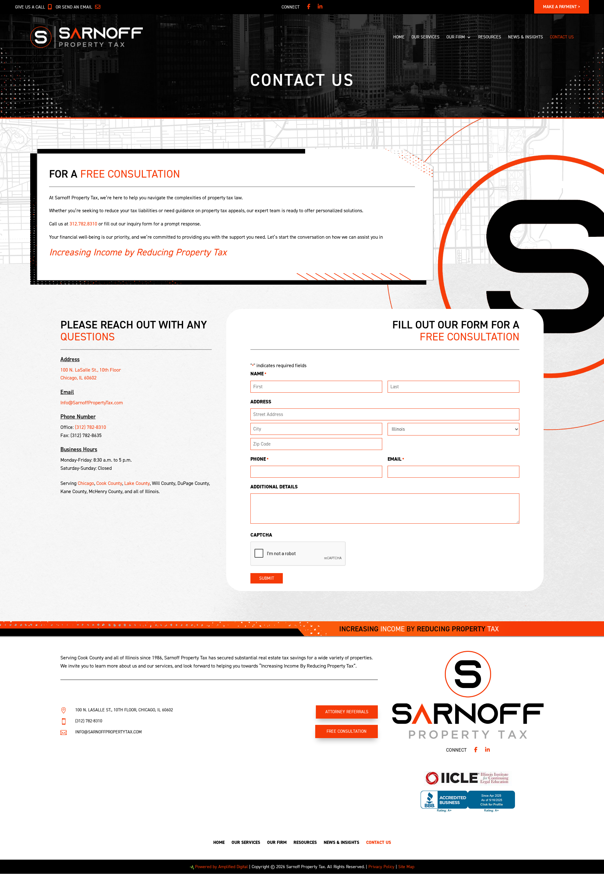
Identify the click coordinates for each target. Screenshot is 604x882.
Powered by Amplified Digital (221, 867)
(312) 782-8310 (90, 427)
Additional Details (274, 486)
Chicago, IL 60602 (78, 377)
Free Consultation (346, 731)
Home (399, 37)
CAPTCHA (261, 535)
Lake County (137, 483)
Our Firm (455, 37)
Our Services (425, 37)
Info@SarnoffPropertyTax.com (91, 402)
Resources (489, 37)
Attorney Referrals (346, 712)
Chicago (86, 483)
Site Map (406, 867)
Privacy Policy (381, 867)
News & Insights (525, 37)
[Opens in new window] (308, 7)
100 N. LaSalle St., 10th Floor (90, 370)
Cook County (109, 483)
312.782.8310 (83, 223)
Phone (259, 459)
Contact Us (562, 37)
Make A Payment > (561, 7)
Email (396, 459)
